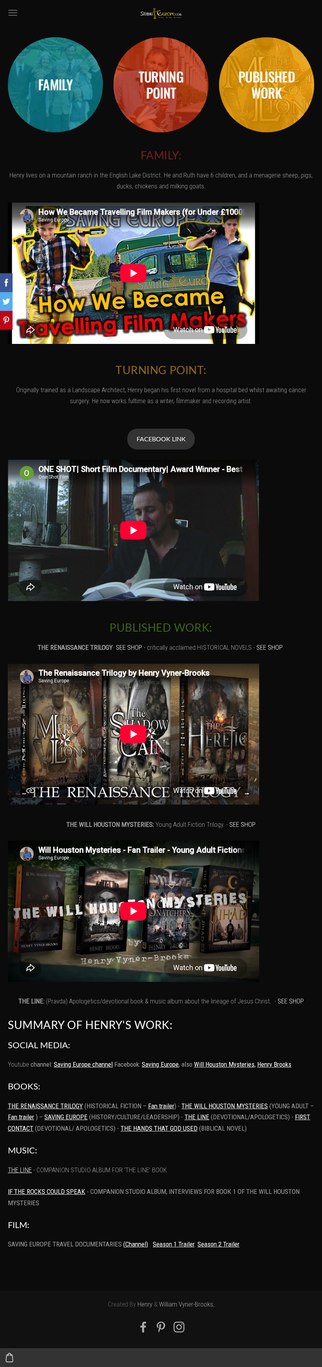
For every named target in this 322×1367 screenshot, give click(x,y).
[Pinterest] (161, 1327)
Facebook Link (161, 439)
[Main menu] (13, 13)
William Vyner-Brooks (186, 1304)
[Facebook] (143, 1327)
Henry (144, 1304)
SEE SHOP (129, 647)
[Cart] (9, 1357)
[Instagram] (179, 1327)
